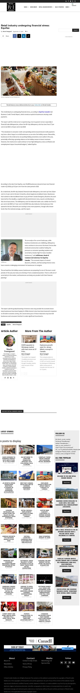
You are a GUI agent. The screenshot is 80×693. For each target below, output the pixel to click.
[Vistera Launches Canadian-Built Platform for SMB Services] (27, 529)
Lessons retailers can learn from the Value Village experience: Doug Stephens (8, 514)
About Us (7, 661)
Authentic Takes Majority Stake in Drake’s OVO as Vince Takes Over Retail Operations (26, 564)
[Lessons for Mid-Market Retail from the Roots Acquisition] (45, 553)
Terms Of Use (27, 664)
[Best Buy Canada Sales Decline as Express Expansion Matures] (27, 475)
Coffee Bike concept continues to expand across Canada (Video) (44, 513)
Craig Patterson (26, 466)
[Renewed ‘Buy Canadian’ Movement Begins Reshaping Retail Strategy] (9, 553)
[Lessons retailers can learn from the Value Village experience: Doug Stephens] (9, 503)
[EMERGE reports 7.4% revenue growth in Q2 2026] (9, 529)
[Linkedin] (24, 36)
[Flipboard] (70, 1)
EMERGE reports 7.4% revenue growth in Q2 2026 (8, 538)
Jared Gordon (44, 566)
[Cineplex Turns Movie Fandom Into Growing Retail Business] (45, 449)
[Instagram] (75, 1)
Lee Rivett (27, 490)
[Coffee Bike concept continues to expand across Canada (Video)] (45, 503)
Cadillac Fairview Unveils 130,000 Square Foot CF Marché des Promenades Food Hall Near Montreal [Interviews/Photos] (67, 562)
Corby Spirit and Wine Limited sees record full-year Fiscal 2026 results (8, 617)
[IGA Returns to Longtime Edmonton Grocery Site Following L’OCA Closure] (27, 449)
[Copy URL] (28, 36)
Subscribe (38, 105)
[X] (19, 36)
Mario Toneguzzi (7, 31)
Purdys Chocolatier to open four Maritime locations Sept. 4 (26, 617)
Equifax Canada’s (45, 112)
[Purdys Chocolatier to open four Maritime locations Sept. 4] (27, 606)
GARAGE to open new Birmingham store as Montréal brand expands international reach (26, 591)
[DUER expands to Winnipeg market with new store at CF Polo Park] (29, 339)
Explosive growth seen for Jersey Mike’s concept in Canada (44, 486)
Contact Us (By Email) (30, 661)
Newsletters (8, 664)
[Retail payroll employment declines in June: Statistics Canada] (27, 503)
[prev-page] (22, 373)
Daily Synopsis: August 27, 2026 (44, 537)
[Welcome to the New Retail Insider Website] (67, 468)
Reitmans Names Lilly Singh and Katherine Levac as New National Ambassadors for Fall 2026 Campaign (44, 591)
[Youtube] (73, 662)
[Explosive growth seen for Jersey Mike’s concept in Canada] (48, 339)
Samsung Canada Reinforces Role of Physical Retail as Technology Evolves (8, 590)
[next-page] (26, 373)
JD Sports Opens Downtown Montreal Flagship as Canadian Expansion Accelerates (8, 487)
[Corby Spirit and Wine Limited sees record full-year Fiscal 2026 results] (9, 606)
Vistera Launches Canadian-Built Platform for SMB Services (26, 539)
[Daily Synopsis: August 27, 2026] (45, 529)
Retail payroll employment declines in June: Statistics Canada (26, 513)
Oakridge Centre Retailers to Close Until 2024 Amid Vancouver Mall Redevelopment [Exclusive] (67, 504)
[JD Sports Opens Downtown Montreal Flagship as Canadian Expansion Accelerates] (9, 475)
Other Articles (8, 667)
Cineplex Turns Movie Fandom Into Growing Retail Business (44, 459)
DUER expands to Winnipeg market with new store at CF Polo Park (8, 459)
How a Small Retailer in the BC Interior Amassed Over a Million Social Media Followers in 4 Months (67, 532)
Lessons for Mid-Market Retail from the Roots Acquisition (44, 563)
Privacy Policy (27, 667)
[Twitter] (73, 1)
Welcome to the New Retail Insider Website (66, 477)
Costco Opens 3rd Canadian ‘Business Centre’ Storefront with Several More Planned (66, 591)
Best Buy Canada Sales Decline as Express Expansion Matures (26, 486)
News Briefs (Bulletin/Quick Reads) (11, 322)
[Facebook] (68, 1)
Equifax (9, 324)
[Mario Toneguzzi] (9, 341)
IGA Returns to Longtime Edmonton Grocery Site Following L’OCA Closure (26, 460)
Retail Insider (44, 539)
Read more (67, 482)
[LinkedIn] (66, 1)
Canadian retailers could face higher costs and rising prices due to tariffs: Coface (44, 617)
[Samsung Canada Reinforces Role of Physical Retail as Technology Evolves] (9, 579)
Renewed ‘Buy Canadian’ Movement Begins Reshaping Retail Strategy (8, 563)
